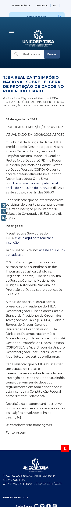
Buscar (51, 54)
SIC (54, 5)
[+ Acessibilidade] (3, 218)
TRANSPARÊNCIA (21, 5)
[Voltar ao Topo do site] (65, 448)
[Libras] (3, 205)
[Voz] (3, 211)
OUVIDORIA (41, 5)
